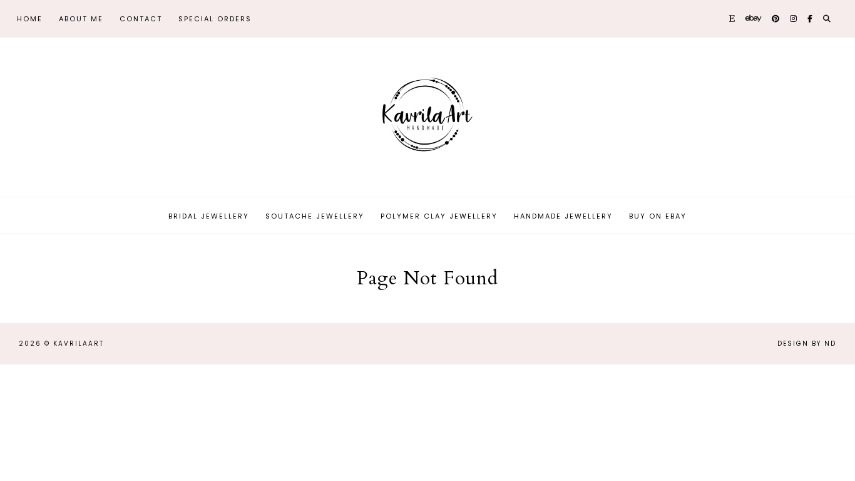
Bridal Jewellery (208, 216)
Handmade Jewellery (563, 216)
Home (30, 19)
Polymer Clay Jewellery (439, 216)
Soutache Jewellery (314, 216)
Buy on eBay (658, 216)
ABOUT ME (81, 19)
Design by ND (806, 343)
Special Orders (215, 19)
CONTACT (141, 19)
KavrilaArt (78, 343)
